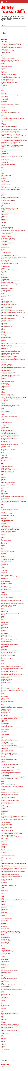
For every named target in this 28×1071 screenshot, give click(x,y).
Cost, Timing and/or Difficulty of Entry (9, 263)
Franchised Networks (6, 424)
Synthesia (3, 921)
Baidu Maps (3, 151)
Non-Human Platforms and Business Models (11, 688)
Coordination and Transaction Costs (9, 258)
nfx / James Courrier (5, 682)
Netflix (2, 663)
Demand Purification (5, 290)
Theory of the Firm (5, 953)
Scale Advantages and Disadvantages (10, 832)
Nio (1, 685)
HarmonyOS (4, 476)
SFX (2, 854)
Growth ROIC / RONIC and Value (8, 469)
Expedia (3, 392)
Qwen (2, 783)
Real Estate (3, 788)
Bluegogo (3, 180)
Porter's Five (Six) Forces (7, 762)
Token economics (5, 964)
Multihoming (4, 649)
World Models (4, 1029)
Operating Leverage (5, 706)
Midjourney (3, 630)
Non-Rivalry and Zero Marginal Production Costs (12, 690)
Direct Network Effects (6, 332)
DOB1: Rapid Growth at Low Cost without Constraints (13, 343)
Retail (2, 799)
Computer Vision (5, 247)
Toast (2, 962)
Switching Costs (4, 920)
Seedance (3, 843)
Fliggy (2, 417)
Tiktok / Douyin (4, 959)
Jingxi (2, 548)
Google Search (4, 457)
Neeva (2, 660)
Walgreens (3, 1008)
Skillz (2, 860)
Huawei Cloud (4, 491)
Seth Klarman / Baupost (6, 851)
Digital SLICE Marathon (6, 309)
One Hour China (5, 698)
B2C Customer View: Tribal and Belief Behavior (12, 145)
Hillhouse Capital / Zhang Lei (7, 484)
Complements (4, 241)
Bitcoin (2, 176)
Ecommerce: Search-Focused (8, 369)
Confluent (3, 250)
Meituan (3, 621)
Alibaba (2, 91)
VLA (2, 1002)
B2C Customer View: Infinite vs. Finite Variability (12, 139)
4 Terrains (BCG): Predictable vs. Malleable (11, 44)
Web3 (2, 1017)
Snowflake (3, 877)
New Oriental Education (6, 679)
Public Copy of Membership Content (9, 778)
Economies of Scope (6, 373)
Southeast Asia (4, 890)
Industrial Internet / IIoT (6, 513)
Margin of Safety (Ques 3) (7, 602)
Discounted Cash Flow (6, 337)
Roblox (2, 805)
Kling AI (2, 565)
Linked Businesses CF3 (6, 583)
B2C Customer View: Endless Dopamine (10, 132)
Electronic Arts (4, 380)
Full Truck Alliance (5, 427)
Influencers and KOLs (6, 517)
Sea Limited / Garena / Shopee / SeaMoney (11, 836)
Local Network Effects (6, 589)
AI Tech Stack (4, 83)
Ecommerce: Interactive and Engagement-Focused (13, 367)
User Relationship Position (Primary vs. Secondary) (13, 984)
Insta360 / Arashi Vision (6, 521)
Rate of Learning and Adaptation (8, 784)
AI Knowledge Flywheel (6, 76)
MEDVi (2, 616)
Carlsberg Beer (4, 202)
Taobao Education (5, 928)
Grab (2, 461)
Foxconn (3, 421)
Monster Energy (4, 646)
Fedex (2, 408)
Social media (4, 884)
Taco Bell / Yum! (4, 923)
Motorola (3, 647)
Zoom (2, 1051)
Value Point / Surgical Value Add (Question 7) (11, 989)
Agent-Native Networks (6, 66)
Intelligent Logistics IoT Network (8, 531)
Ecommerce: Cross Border (7, 365)
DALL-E (2, 274)
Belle (2, 167)
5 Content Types (5, 46)
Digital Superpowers (5, 321)
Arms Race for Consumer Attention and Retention (12, 118)
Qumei (2, 781)
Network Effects (4, 669)
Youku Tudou (4, 1040)
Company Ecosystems (6, 233)
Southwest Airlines (5, 891)
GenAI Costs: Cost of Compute (8, 436)
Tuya (2, 973)
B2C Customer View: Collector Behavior (10, 131)
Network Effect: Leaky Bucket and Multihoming (12, 668)
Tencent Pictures (5, 939)
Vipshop (3, 1000)
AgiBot (2, 69)
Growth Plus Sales (5, 468)
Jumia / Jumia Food (5, 558)
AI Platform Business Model (7, 79)
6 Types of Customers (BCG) (7, 50)
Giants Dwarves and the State (8, 449)
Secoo (2, 841)
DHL (2, 298)
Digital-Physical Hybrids (6, 326)
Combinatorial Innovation (7, 227)
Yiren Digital (3, 1038)
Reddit (2, 791)
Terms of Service (5, 1064)
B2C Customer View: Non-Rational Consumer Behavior (14, 140)
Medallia (3, 614)
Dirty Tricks (3, 334)
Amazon (3, 107)
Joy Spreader (4, 553)
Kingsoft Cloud (4, 564)
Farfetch (3, 402)
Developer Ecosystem (6, 295)
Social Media (4, 882)
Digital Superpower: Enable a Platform (10, 315)
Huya (2, 499)
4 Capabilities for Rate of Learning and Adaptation (12, 43)
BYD (2, 192)
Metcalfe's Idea (4, 627)
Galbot (2, 428)
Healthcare (3, 477)
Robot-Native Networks (6, 806)
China (2, 211)
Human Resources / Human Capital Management (12, 496)
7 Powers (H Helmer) (6, 52)
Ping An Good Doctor (6, 739)
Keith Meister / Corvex (6, 561)
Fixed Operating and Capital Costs (9, 416)
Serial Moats (4, 847)
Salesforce (3, 825)
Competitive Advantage (6, 235)
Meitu (2, 619)
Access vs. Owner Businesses (8, 58)
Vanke (2, 991)
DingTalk (3, 329)
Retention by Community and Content (10, 800)
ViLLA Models (4, 999)
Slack (2, 862)
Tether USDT (4, 947)
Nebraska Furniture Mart (6, 658)
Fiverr (2, 414)
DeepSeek (3, 287)
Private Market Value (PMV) (7, 770)
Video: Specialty (4, 997)
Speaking (3, 895)
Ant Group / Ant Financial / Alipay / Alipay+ (11, 112)
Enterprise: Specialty (6, 386)
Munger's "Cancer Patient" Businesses (10, 650)
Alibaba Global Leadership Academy (9, 94)
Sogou (2, 887)
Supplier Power (4, 917)
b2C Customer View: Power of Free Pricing (11, 142)
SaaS (2, 821)
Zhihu (2, 1047)
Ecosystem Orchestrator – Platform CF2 (10, 375)
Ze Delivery (3, 1044)
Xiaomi (2, 1035)
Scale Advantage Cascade (7, 830)
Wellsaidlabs (4, 1019)
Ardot (2, 115)
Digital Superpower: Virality (7, 320)
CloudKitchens (4, 220)
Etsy (2, 391)
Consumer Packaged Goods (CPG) (9, 255)
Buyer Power (4, 191)
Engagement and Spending (7, 381)
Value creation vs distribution (7, 988)
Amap (2, 106)
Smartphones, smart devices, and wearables (11, 876)
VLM (2, 1003)
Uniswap (3, 980)
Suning (2, 914)
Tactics (2, 925)
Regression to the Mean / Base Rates (10, 792)
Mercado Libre (4, 624)
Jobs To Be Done (5, 550)
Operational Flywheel (6, 709)
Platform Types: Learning (7, 751)
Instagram (3, 523)
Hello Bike (3, 479)
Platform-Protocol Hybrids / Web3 (9, 759)
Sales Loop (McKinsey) (6, 824)
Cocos (2, 224)
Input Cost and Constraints (7, 520)
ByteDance (3, 194)
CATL (2, 205)
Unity (2, 983)
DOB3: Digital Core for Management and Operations (13, 350)
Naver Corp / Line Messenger (8, 655)
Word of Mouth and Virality (7, 1027)
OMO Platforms (4, 696)
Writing (2, 1032)
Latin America (4, 572)
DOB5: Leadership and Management (9, 354)
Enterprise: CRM (5, 384)
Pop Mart (3, 761)
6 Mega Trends (4, 49)
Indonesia (3, 512)
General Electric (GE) (6, 441)
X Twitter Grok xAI (5, 1033)
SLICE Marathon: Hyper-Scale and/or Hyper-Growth (13, 866)
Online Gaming (4, 699)
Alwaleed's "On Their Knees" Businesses (10, 104)
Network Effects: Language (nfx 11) (9, 673)
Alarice (2, 90)
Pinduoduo (3, 736)
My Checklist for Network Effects (8, 652)
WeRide (3, 1021)
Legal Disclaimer (5, 1066)
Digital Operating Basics (6, 307)
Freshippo (3, 425)
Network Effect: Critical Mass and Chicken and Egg (13, 665)
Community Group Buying (7, 232)
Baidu (2, 148)
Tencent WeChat (5, 942)
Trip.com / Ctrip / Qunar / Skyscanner (9, 970)
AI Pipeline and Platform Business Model (10, 77)
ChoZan (3, 217)
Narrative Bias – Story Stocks (8, 654)
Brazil (2, 186)
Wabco (2, 1006)
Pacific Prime (4, 720)
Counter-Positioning (5, 266)
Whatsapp (3, 1022)
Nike (2, 684)
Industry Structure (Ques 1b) (7, 515)
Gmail (2, 450)
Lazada (2, 573)
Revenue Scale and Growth (7, 802)
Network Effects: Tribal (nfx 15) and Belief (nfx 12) (12, 674)
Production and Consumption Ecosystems (11, 772)
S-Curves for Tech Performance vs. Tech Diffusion (12, 819)
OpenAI (2, 704)
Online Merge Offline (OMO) (7, 701)
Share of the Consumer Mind (7, 855)
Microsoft (3, 628)
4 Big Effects (4, 41)
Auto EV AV (3, 124)
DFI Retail (3, 296)
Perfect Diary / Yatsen (6, 725)
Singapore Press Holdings (7, 858)
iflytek (2, 504)
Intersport (3, 534)
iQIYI (2, 539)
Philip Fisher (4, 731)
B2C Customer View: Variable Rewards (10, 146)
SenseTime (3, 846)
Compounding (4, 246)
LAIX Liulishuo (4, 570)
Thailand (3, 948)
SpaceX (2, 893)
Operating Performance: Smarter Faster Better (12, 707)
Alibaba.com (4, 101)
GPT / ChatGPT (4, 460)
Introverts (3, 537)
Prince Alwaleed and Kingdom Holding (10, 769)
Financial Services (5, 410)
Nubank (2, 691)
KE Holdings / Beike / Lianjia (7, 559)
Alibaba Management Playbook (8, 98)
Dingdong (3, 328)
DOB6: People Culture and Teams (9, 356)
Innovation (3, 518)
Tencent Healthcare (5, 937)
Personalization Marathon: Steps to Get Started (12, 728)
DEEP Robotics (4, 285)
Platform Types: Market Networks (9, 753)
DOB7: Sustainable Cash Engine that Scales (11, 358)
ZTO (2, 1052)
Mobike (2, 643)
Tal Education (4, 926)
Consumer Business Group (7, 254)
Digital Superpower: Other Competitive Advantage (12, 317)
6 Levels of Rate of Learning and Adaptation (11, 47)
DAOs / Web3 (4, 276)
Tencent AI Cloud (5, 936)
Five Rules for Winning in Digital (8, 413)
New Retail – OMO (5, 680)
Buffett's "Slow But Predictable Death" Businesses (12, 187)
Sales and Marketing (6, 822)
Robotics (3, 808)
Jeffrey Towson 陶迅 (13, 9)
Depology (3, 293)
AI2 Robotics (4, 85)
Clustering (3, 222)
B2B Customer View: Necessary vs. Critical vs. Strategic (14, 129)
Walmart (3, 1010)
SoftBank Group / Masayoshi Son (9, 885)
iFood (2, 506)
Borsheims (3, 183)
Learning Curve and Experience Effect (10, 576)
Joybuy (2, 554)
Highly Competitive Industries (8, 482)
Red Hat (3, 789)
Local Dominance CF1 (6, 587)
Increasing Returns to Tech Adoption (9, 509)
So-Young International (6, 879)
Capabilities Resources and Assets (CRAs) (11, 197)
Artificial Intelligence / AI (6, 120)
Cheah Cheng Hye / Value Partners (9, 209)
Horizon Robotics (5, 487)
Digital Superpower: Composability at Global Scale (12, 310)
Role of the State (5, 810)
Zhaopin (3, 1046)
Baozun (2, 154)
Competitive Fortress (6, 236)
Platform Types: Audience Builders (9, 745)
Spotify (2, 896)
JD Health (3, 545)
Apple (2, 113)
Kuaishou (3, 569)
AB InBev (3, 57)
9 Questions (3, 54)
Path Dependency (5, 721)
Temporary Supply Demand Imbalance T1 (11, 932)
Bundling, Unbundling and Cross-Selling (10, 189)
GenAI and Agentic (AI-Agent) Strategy (10, 435)
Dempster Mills (4, 291)
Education (3, 378)
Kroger (2, 567)
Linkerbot (3, 584)
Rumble (2, 813)
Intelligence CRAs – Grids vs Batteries (10, 529)
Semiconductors (4, 844)
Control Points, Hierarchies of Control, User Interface (13, 257)
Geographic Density (5, 446)
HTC (2, 488)
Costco (2, 265)
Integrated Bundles (5, 526)
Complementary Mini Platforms (8, 238)
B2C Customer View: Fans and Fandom (10, 134)
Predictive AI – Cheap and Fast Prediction (10, 764)
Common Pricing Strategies (7, 228)
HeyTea (2, 480)
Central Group (4, 206)
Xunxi (2, 1036)
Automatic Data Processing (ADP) (9, 126)
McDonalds (3, 610)
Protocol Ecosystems (6, 773)
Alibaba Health (4, 96)
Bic (1, 170)
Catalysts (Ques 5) (5, 203)
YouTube (3, 1041)
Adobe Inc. (3, 63)
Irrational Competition (6, 540)
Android (2, 109)
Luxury (2, 595)
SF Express (3, 852)
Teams (2, 929)
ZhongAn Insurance (5, 1049)
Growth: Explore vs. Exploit (7, 473)
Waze (2, 1016)
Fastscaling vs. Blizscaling (7, 406)
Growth (2, 465)
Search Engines (4, 838)
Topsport (3, 967)
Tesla (2, 945)
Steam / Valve (4, 907)
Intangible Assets (5, 524)
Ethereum (3, 389)
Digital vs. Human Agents (7, 324)
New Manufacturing (5, 677)
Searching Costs (5, 840)
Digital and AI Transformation (7, 302)
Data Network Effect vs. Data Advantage (10, 280)
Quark (2, 780)
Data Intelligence (5, 279)
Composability (4, 244)
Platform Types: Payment (7, 758)
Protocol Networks (5, 775)
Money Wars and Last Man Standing (9, 644)
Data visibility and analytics (7, 282)
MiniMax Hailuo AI (5, 635)
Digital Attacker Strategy (6, 306)
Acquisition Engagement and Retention (10, 60)
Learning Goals (4, 578)
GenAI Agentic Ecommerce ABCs (8, 433)
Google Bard (4, 454)
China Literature (4, 214)
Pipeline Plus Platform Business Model (10, 740)
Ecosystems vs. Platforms (7, 376)
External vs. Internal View (7, 394)
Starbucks (3, 901)
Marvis (2, 608)
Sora (2, 888)
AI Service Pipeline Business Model (9, 82)
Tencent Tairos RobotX (6, 940)
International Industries (6, 532)
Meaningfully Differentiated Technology (10, 613)
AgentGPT (3, 68)
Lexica (2, 580)
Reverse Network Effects (6, 803)
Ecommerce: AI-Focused (6, 364)
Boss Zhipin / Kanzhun (6, 184)
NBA (2, 657)
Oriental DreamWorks (6, 710)
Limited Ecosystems (5, 581)
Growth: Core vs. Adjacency (7, 471)
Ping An (2, 737)
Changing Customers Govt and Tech (9, 208)
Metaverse (3, 625)
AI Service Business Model (7, 80)
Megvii (2, 617)
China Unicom (4, 216)
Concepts (3, 249)
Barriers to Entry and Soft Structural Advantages (12, 161)
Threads (3, 956)
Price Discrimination (5, 765)
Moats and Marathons (6, 641)
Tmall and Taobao (5, 961)
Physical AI (3, 732)
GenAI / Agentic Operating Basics (9, 432)
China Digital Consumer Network (8, 213)
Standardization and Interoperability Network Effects (13, 899)
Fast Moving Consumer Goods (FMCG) (10, 405)
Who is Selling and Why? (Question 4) (10, 1024)
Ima (2, 507)
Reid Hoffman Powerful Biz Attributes (9, 794)
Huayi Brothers (4, 493)
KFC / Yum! (3, 562)
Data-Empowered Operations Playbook (10, 283)
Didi (2, 299)
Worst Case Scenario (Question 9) (9, 1030)
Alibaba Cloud (4, 93)
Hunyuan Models (5, 498)
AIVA (2, 88)
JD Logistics (3, 547)
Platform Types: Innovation (7, 750)
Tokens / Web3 (4, 966)
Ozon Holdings (4, 715)
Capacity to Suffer (5, 198)
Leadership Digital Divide (7, 575)
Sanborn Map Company (6, 827)
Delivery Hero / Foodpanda (7, 288)
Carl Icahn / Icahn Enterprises (8, 200)
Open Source (4, 702)
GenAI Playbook (4, 439)
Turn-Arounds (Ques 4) (6, 972)
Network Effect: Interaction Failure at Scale (11, 666)
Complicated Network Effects (7, 243)
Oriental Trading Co (5, 712)
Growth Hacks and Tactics (7, 466)
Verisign (3, 992)
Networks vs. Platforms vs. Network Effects (11, 676)
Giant (2, 447)
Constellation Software (6, 252)
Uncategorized (4, 977)
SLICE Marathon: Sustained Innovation (10, 874)
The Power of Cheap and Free (8, 951)
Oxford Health (4, 714)
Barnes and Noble (5, 159)
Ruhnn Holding (4, 811)
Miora (2, 638)
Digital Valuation (4, 323)
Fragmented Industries (6, 422)
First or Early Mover (5, 411)
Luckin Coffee (4, 594)
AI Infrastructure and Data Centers (9, 74)
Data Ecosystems (5, 277)
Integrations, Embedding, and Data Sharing (11, 528)
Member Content (5, 622)
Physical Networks (5, 734)
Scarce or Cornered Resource (8, 835)
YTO (2, 1043)
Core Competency (5, 260)
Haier (2, 474)
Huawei (2, 490)
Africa (2, 65)
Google (2, 452)
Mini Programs (4, 632)
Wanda (2, 1011)
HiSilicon (3, 485)
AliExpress (3, 102)
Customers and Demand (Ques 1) (9, 269)
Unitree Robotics (5, 981)
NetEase (3, 662)
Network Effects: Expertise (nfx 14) (9, 671)
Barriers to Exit (4, 162)
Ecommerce (3, 362)
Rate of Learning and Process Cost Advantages (12, 786)
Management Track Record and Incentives (11, 600)
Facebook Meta (4, 400)
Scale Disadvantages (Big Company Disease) (11, 833)
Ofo (2, 695)
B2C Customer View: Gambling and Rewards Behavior (14, 135)
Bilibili (2, 172)
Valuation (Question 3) (6, 986)
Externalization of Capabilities (8, 395)
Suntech (3, 915)
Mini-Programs (4, 633)
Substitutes (3, 910)
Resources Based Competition (8, 797)
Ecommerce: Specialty (6, 370)
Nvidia (2, 693)
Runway (3, 814)
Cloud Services (4, 219)
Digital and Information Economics (9, 304)
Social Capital (4, 880)
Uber (2, 975)
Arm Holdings (4, 117)
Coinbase (3, 225)
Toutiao (2, 969)
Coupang (3, 268)
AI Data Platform (5, 72)
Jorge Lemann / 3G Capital (7, 551)
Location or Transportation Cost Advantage (11, 591)
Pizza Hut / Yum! (5, 742)
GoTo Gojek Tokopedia (6, 458)
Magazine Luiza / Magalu (7, 597)
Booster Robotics (5, 181)
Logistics (3, 592)
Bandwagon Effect (5, 153)
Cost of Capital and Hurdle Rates (8, 261)
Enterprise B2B (4, 383)
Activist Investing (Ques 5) (7, 61)
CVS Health (3, 271)
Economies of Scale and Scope (8, 372)
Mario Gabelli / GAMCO (6, 606)
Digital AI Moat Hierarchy (6, 301)
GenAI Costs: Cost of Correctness (9, 438)
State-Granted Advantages (7, 906)
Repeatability (4, 795)
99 (1, 55)
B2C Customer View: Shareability (8, 143)
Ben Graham (4, 169)
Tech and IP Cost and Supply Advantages (10, 931)
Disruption (3, 340)
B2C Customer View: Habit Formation (10, 137)
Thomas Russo (4, 954)
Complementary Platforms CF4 (8, 239)
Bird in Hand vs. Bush (6, 175)
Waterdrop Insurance (6, 1014)
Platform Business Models (7, 743)
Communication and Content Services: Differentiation (13, 230)
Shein (2, 857)
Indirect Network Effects (6, 510)
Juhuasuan (3, 556)
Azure (2, 128)
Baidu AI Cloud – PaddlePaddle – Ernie (10, 150)
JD (1, 542)
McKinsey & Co (4, 611)
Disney (2, 339)
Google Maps (4, 455)
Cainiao (2, 195)
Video (2, 995)
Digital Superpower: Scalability (8, 318)
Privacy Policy (4, 1062)
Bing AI (2, 173)
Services (3, 849)
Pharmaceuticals (5, 729)
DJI (1, 342)
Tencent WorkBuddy (5, 943)
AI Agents (3, 71)
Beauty (2, 165)
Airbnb (2, 87)
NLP (2, 687)
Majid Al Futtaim (4, 599)
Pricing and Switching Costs (7, 767)
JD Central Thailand (5, 543)
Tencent (3, 934)
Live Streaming (4, 586)
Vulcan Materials (5, 1005)
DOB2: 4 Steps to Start (6, 345)
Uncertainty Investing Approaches (9, 978)
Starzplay (3, 904)
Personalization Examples (7, 726)
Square (2, 898)
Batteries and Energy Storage (8, 164)
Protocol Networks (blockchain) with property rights (13, 777)
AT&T (2, 121)
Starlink (2, 903)
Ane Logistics (4, 110)
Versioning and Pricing (6, 994)
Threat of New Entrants (6, 958)
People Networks (5, 723)
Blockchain (3, 178)
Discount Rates (4, 335)
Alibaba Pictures (4, 99)
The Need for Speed (5, 950)
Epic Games (4, 387)
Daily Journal (4, 272)
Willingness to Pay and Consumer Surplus (11, 1025)
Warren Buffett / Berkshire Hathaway (9, 1013)
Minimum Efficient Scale (6, 636)
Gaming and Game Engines (7, 430)
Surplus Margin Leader (6, 918)
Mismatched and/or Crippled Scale (9, 639)
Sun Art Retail (4, 912)
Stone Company (4, 909)
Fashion (3, 403)
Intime (2, 536)
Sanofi (2, 828)
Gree (2, 463)
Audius (2, 123)
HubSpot (3, 495)
